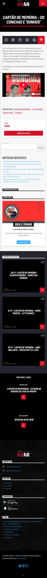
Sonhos (18, 113)
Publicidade (9, 532)
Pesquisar (5, 143)
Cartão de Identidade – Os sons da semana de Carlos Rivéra (24, 390)
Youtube (8, 488)
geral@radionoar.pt (13, 471)
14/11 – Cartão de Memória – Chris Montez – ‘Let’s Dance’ (24, 312)
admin (7, 126)
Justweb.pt (21, 558)
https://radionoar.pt (13, 467)
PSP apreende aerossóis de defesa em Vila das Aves (22, 161)
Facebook (8, 483)
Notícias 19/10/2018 (24, 419)
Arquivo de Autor (23, 133)
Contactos (8, 537)
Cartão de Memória (22, 109)
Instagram (8, 486)
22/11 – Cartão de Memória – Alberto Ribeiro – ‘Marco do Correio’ (24, 275)
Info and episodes (23, 242)
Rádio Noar (8, 113)
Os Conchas (38, 109)
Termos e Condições (12, 535)
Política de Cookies (11, 529)
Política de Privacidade (13, 526)
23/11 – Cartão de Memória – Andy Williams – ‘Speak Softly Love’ (24, 348)
